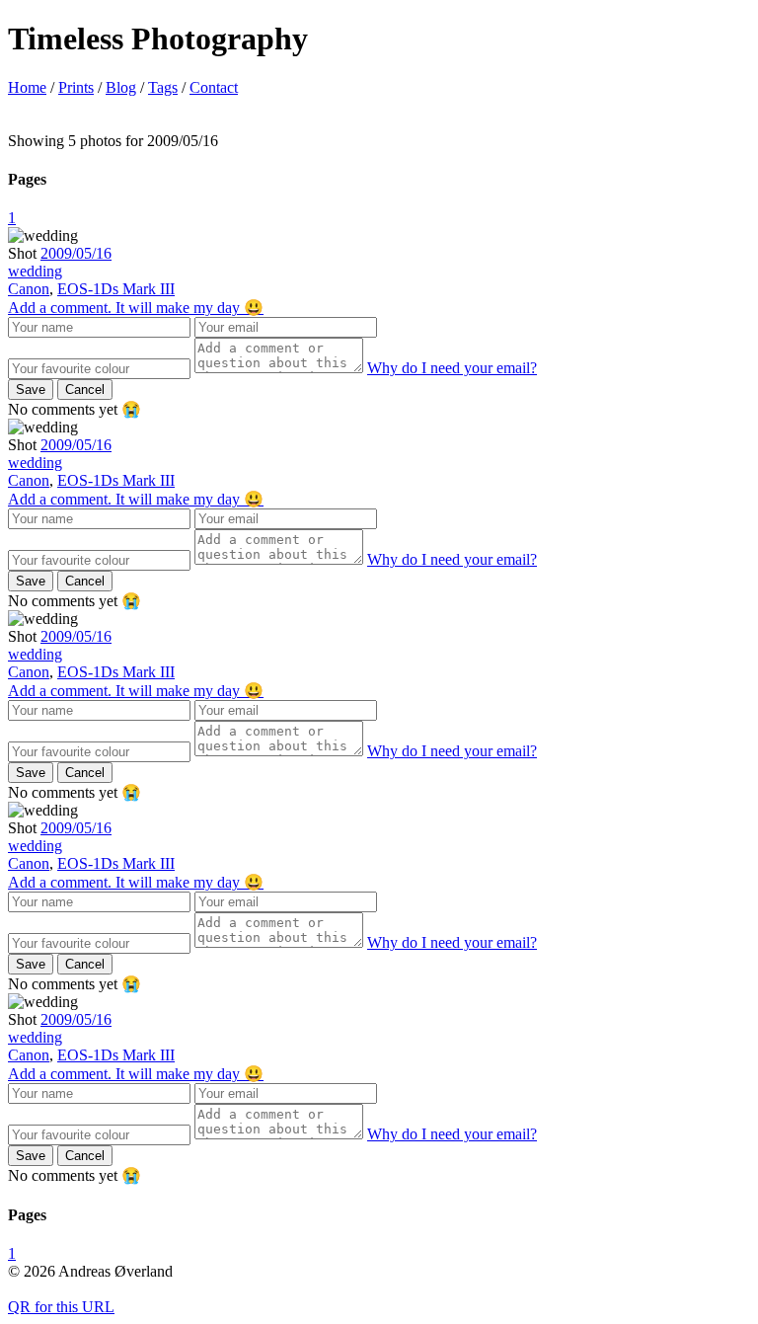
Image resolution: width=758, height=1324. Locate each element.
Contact (214, 87)
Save (30, 389)
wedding (35, 271)
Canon (28, 288)
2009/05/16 (76, 253)
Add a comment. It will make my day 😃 (136, 307)
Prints (76, 87)
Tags (163, 87)
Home (27, 87)
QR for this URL (61, 1306)
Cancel (85, 389)
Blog (121, 87)
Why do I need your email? (452, 367)
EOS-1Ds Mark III (116, 288)
